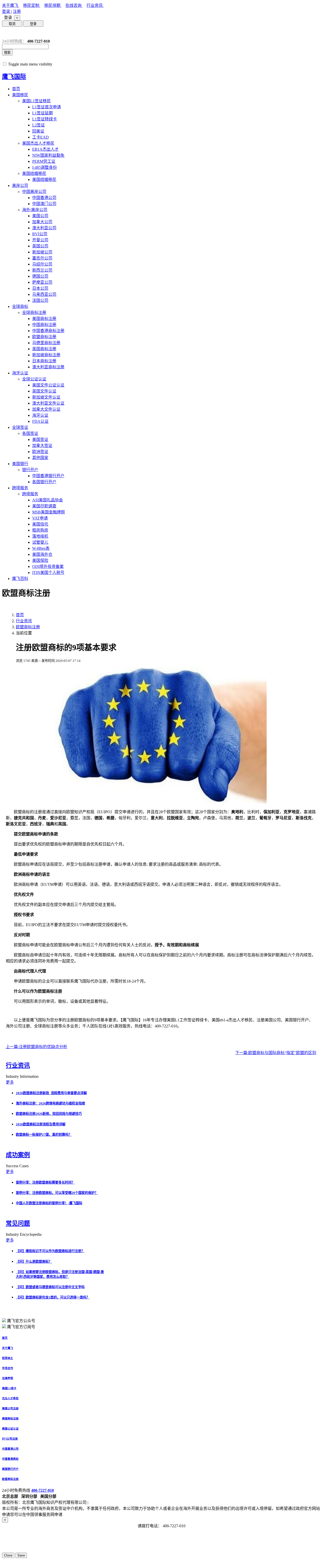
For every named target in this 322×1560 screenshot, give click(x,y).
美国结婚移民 (34, 173)
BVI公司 (39, 234)
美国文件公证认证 (48, 385)
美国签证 (40, 439)
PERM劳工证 (43, 161)
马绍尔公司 (42, 264)
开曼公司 (40, 240)
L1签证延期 (42, 113)
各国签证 (30, 433)
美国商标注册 (44, 318)
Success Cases (18, 1166)
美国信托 (40, 524)
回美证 (38, 131)
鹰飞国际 (14, 76)
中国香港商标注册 (48, 331)
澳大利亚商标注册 (48, 367)
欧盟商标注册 (44, 337)
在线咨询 (74, 5)
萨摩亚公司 (42, 282)
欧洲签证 (40, 451)
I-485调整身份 (44, 167)
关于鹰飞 (10, 5)
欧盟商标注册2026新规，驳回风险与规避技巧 (49, 1114)
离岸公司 (20, 185)
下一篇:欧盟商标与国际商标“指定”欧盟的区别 (275, 1053)
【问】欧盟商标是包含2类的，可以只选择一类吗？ (53, 1297)
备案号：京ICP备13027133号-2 (116, 1502)
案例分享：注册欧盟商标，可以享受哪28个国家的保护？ (57, 1193)
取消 (12, 24)
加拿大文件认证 (46, 409)
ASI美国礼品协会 (47, 500)
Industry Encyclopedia (24, 1234)
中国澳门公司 (44, 204)
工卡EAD (40, 137)
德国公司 (40, 276)
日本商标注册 (44, 361)
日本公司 (40, 288)
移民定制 (31, 5)
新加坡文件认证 (46, 397)
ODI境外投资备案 (48, 566)
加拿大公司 (42, 222)
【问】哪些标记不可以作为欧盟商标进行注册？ (50, 1251)
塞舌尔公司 (42, 258)
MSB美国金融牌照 (48, 512)
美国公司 (40, 216)
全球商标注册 (34, 312)
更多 (10, 1082)
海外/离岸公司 (34, 210)
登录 (6, 11)
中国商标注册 (44, 324)
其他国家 (40, 458)
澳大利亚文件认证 (48, 403)
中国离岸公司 (34, 191)
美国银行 (20, 464)
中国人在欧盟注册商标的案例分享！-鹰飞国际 (49, 1203)
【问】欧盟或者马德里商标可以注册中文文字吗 (50, 1287)
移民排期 (52, 5)
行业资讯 (95, 5)
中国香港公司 (44, 198)
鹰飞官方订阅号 (21, 1327)
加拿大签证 (42, 445)
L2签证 (38, 125)
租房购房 (40, 530)
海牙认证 (20, 373)
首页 (16, 89)
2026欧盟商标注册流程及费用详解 (40, 1124)
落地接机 (40, 536)
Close (8, 1555)
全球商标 (20, 306)
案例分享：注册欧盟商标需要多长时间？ (45, 1182)
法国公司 (40, 300)
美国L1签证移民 (36, 101)
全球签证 (20, 427)
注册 (17, 11)
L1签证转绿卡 (44, 119)
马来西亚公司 (44, 294)
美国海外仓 (42, 554)
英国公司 (40, 246)
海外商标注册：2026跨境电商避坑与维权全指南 (50, 1103)
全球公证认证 (34, 379)
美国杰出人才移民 (38, 143)
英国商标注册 (44, 349)
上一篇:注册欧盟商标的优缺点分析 (36, 1047)
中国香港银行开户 (48, 476)
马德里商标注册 (46, 343)
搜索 (7, 52)
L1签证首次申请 (46, 107)
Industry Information (22, 1076)
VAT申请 (40, 518)
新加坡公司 (42, 252)
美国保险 (40, 560)
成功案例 (18, 1155)
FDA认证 (40, 421)
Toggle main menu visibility (30, 64)
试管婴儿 (40, 542)
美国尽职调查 (44, 506)
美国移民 (20, 95)
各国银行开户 (44, 482)
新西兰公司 (42, 270)
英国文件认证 (44, 391)
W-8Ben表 (41, 548)
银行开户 (30, 470)
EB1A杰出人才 (45, 149)
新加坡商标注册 (46, 355)
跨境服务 (20, 488)
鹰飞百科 (20, 578)
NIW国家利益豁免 (48, 155)
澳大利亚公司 (44, 228)
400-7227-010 (42, 1490)
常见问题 (18, 1223)
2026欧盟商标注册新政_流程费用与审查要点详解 (51, 1093)
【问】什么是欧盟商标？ (34, 1261)
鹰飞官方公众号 (21, 1321)
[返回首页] (6, 33)
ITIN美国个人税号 (48, 572)
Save (21, 1555)
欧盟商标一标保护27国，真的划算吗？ (44, 1134)
